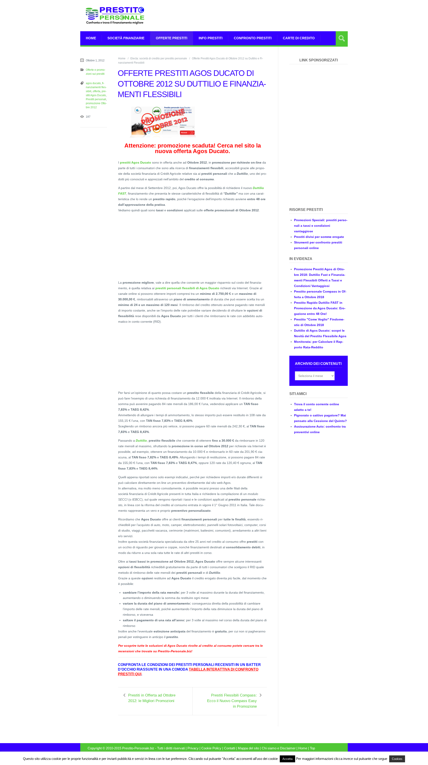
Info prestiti (210, 38)
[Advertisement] (266, 16)
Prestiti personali (96, 99)
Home (91, 38)
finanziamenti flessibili (96, 87)
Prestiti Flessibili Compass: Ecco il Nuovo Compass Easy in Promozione (232, 701)
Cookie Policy (211, 748)
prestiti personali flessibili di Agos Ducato (187, 288)
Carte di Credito (299, 38)
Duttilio (141, 440)
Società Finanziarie (125, 38)
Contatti (229, 748)
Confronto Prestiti (253, 38)
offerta (96, 91)
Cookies (397, 759)
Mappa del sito (248, 748)
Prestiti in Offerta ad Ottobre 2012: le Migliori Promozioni (151, 698)
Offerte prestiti (171, 38)
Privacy (193, 748)
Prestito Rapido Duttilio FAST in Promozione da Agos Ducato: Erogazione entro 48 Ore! (320, 308)
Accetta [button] (287, 759)
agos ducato (93, 83)
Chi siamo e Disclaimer (279, 748)
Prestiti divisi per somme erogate (319, 237)
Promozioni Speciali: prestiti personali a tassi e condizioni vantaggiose (321, 225)
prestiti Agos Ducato (135, 162)
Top (312, 748)
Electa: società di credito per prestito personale (158, 58)
